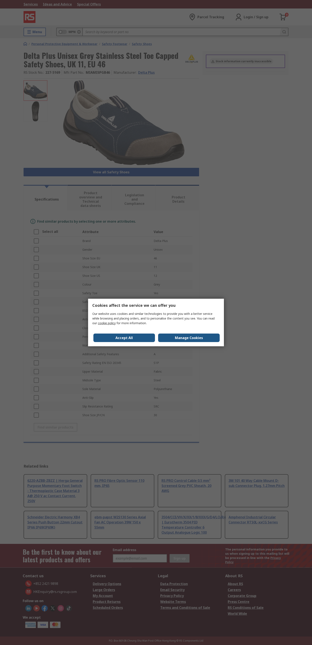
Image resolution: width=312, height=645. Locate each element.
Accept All (124, 337)
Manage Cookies (189, 337)
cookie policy (107, 323)
